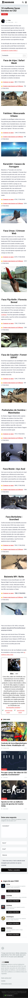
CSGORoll (9, 905)
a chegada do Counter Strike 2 (9, 50)
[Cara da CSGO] (8, 2)
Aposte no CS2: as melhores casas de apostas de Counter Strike (12, 804)
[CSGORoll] (3, 908)
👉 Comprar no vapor (7, 82)
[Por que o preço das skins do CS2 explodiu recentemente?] (14, 760)
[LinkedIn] (20, 712)
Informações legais (6, 983)
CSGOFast (9, 928)
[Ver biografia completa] (21, 708)
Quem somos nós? (6, 978)
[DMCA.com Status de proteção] (5, 962)
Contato (3, 981)
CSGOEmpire (10, 917)
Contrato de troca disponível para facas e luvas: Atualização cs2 (14, 744)
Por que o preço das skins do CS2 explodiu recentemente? (14, 774)
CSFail (8, 884)
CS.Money (4, 314)
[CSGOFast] (3, 931)
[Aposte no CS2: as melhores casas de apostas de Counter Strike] (14, 790)
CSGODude (4, 964)
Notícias (4, 14)
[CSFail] (3, 887)
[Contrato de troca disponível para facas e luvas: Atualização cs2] (14, 731)
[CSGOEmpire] (3, 919)
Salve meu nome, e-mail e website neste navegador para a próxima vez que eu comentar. (13, 863)
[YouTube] (8, 712)
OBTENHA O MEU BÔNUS (13, 891)
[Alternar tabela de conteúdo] (23, 55)
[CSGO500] (3, 898)
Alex (9, 20)
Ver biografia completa (13, 707)
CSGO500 (9, 895)
